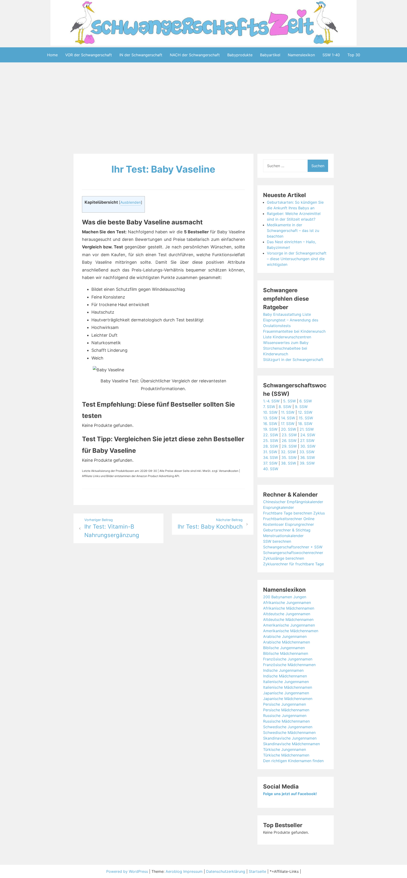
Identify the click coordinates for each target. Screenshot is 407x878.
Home (52, 55)
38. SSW (288, 463)
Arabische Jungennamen (285, 636)
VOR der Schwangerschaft (88, 55)
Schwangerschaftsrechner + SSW (292, 547)
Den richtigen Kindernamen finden (293, 760)
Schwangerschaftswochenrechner (293, 552)
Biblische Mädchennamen (285, 653)
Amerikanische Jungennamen (289, 625)
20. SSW (288, 429)
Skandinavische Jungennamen (290, 738)
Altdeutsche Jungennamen (286, 613)
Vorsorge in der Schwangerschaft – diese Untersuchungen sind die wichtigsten (296, 259)
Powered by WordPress (127, 871)
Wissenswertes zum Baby (286, 342)
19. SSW (270, 429)
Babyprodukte (239, 55)
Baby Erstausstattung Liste (287, 314)
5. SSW (289, 401)
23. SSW (289, 435)
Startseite (257, 871)
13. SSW (270, 418)
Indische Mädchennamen (285, 676)
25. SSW (270, 440)
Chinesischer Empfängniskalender (293, 501)
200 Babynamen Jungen (284, 597)
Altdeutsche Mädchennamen (288, 619)
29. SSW (289, 446)
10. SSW (270, 412)
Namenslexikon (301, 55)
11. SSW (287, 412)
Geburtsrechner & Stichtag (286, 530)
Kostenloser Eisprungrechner (288, 524)
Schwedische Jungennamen (287, 726)
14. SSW (288, 418)
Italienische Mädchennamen (287, 687)
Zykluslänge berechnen (283, 558)
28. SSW (270, 446)
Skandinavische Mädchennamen (291, 743)
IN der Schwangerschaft (140, 55)
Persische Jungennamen (284, 704)
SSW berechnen (277, 541)
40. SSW (270, 468)
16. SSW (270, 423)
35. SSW (289, 457)
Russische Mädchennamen (286, 721)
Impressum (193, 871)
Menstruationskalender (283, 535)
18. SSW (305, 423)
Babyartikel (270, 55)
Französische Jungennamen (287, 659)
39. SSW (307, 463)
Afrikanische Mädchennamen (288, 608)
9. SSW (301, 406)
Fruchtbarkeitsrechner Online (288, 518)
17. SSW (287, 423)
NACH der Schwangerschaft (195, 55)
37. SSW (270, 463)
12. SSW (305, 412)
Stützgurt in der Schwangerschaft (293, 359)
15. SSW (306, 418)
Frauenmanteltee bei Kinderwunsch (294, 331)
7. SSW (269, 406)
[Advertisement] (203, 109)
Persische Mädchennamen (286, 710)
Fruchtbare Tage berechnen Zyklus (294, 513)
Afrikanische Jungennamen (287, 602)
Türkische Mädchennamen (286, 755)
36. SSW (307, 457)
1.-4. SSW (271, 401)
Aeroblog (174, 871)
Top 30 (353, 55)
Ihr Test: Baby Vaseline (163, 169)
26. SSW (289, 440)
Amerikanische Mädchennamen (290, 630)
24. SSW (307, 435)
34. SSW (270, 457)
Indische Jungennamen (283, 670)
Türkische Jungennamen (284, 749)
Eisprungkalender (278, 507)
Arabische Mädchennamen (286, 642)
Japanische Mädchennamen (287, 698)
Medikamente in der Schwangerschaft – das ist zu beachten (293, 231)
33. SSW (306, 451)
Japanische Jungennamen (286, 693)
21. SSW (307, 429)
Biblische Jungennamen (284, 647)
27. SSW (307, 440)
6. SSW (305, 401)
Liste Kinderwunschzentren (287, 337)
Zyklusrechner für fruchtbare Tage (293, 564)
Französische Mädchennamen (289, 664)
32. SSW (288, 451)
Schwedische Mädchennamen (289, 732)
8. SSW (285, 406)
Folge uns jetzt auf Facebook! (290, 793)
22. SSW (270, 435)
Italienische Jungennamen (286, 681)
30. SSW (307, 446)
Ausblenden (130, 202)
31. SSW (270, 451)
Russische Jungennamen (284, 715)
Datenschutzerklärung (225, 871)
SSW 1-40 (331, 55)
